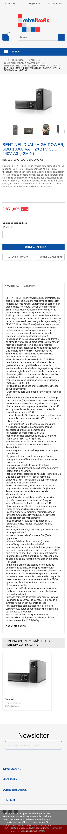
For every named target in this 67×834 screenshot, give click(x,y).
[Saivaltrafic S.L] (33, 23)
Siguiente (63, 131)
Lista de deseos (54, 3)
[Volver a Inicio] (6, 60)
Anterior (4, 131)
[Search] (61, 37)
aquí (40, 831)
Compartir (12, 268)
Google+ (19, 268)
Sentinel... (10, 699)
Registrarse (34, 3)
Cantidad (7, 227)
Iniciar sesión (11, 3)
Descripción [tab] (12, 286)
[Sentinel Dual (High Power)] (15, 130)
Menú (16, 51)
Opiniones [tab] (30, 286)
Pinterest (26, 268)
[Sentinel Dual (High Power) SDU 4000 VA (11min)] (27, 673)
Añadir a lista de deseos (18, 258)
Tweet (4, 268)
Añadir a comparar (51, 257)
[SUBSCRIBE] (56, 746)
